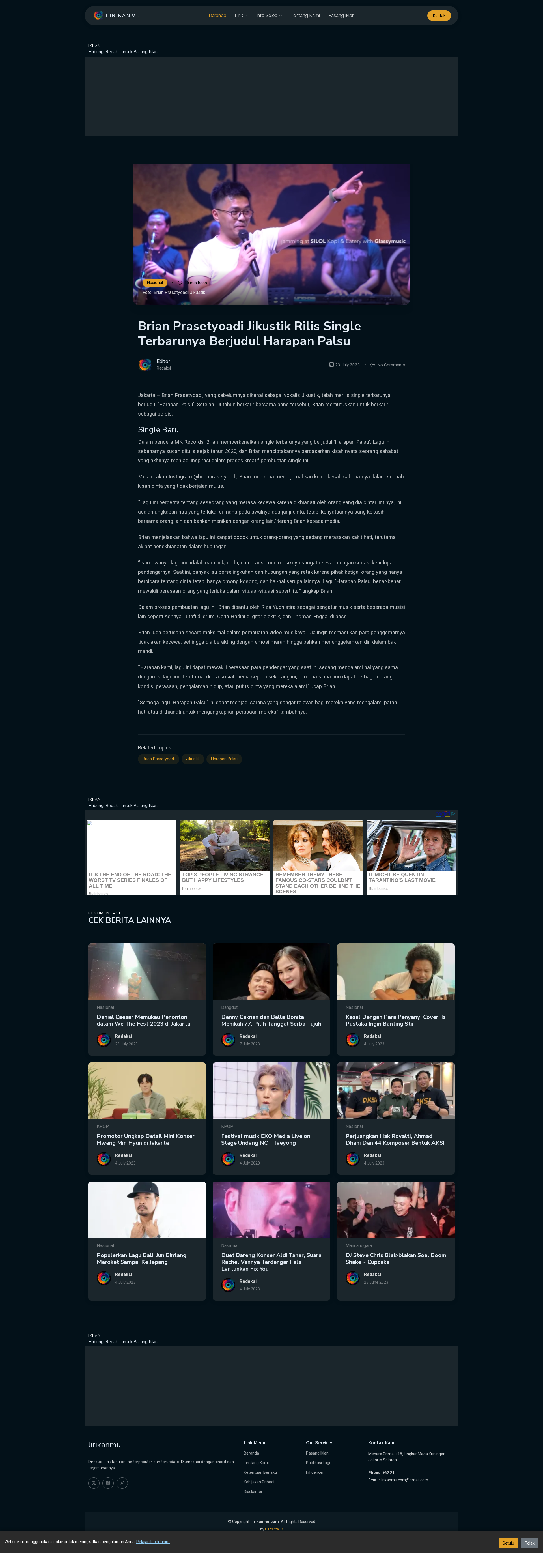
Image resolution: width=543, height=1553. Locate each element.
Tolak (530, 1543)
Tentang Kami (305, 15)
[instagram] (122, 1483)
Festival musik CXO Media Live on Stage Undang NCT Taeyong (265, 1139)
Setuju (508, 1543)
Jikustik (193, 759)
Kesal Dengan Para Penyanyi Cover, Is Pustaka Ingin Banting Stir (396, 1020)
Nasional (155, 283)
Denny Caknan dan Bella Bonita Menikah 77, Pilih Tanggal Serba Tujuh (271, 1020)
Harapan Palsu (224, 759)
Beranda (217, 15)
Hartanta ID (274, 1529)
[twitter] (94, 1483)
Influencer (315, 1472)
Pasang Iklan (341, 15)
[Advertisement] (271, 96)
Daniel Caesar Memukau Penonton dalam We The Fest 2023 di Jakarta (143, 1020)
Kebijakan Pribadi (259, 1482)
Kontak (439, 15)
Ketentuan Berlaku (260, 1472)
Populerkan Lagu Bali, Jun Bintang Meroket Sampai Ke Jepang (141, 1258)
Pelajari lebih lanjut (153, 1541)
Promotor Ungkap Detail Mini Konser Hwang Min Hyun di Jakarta (146, 1139)
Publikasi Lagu (318, 1463)
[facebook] (108, 1483)
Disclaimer (253, 1492)
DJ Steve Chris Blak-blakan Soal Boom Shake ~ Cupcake (396, 1258)
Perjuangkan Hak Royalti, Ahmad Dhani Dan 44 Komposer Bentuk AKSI (395, 1139)
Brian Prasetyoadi (159, 759)
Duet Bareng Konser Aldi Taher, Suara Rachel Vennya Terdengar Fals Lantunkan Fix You (271, 1262)
